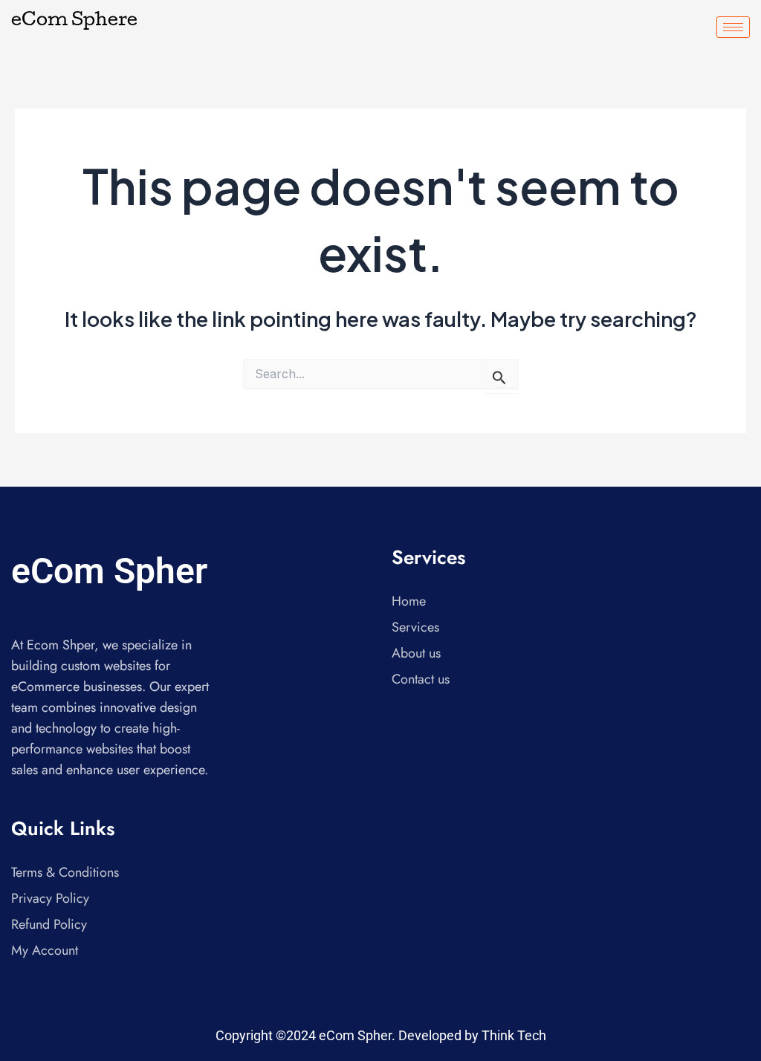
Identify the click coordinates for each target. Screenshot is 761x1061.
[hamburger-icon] (733, 27)
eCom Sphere (74, 21)
